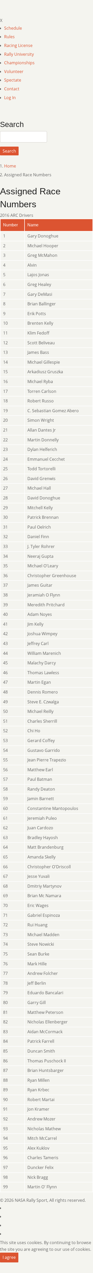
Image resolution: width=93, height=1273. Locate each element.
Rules (9, 36)
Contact (11, 89)
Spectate (12, 80)
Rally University (19, 54)
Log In (10, 97)
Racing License (18, 45)
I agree (9, 1257)
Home (10, 166)
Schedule (13, 28)
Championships (19, 63)
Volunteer (14, 71)
